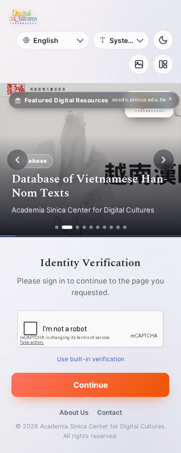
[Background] (139, 64)
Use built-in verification (90, 359)
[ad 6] (97, 227)
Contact (109, 412)
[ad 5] (91, 227)
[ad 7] (104, 227)
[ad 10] (124, 227)
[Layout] (163, 64)
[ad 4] (84, 227)
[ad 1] (56, 227)
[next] (163, 159)
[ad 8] (111, 227)
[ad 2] (67, 227)
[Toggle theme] (163, 40)
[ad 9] (118, 227)
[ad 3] (77, 227)
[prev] (17, 159)
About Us (73, 412)
